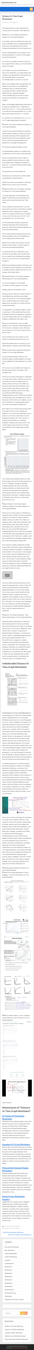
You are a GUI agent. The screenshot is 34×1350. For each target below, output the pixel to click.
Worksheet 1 (8, 1266)
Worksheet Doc (9, 1289)
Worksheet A (16, 1226)
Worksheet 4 (8, 1276)
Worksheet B (8, 1286)
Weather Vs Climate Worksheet (14, 1326)
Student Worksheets (11, 1257)
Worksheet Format (10, 1293)
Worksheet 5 (8, 1280)
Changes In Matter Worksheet (13, 1333)
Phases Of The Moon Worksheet (14, 1329)
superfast (7, 1260)
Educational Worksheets (12, 1247)
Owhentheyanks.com (8, 2)
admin (16, 22)
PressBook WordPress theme (20, 1348)
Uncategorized (9, 1263)
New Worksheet (8, 1226)
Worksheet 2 (8, 1270)
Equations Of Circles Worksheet (16, 1144)
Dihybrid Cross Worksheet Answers (15, 1336)
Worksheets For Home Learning (10, 1228)
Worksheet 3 (8, 1273)
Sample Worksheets (11, 1253)
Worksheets (8, 1296)
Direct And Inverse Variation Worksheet (16, 1339)
